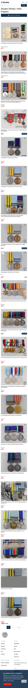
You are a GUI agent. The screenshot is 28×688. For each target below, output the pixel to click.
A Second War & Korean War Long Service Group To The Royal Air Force (14, 357)
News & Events (17, 651)
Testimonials (16, 643)
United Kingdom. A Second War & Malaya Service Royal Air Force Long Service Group (14, 330)
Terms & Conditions (5, 662)
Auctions (3, 643)
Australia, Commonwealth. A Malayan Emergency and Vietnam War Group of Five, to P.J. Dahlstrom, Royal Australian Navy (13, 101)
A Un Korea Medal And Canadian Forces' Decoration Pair (11, 415)
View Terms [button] (11, 680)
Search (24, 5)
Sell (1, 651)
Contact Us (16, 656)
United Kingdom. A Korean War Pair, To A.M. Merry (10, 272)
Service (15, 646)
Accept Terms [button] (7, 684)
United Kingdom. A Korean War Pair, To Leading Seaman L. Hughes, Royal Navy (13, 245)
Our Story (16, 654)
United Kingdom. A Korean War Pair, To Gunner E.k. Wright (11, 186)
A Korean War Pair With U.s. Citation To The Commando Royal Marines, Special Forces (14, 502)
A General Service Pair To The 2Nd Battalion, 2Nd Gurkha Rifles (12, 473)
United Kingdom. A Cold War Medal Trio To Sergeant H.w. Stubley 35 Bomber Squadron (13, 387)
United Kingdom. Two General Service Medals (9, 157)
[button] (26, 2)
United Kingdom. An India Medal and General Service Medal (12, 43)
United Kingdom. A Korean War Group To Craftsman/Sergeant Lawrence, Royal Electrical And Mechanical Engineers (12, 216)
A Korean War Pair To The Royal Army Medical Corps (10, 617)
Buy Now (3, 646)
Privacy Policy (4, 665)
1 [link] (8, 627)
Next (19, 627)
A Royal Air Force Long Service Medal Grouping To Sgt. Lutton (12, 444)
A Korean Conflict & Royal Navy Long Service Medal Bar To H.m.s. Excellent (13, 531)
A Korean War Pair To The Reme (6, 588)
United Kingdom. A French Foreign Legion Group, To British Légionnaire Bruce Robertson (14, 130)
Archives (3, 654)
